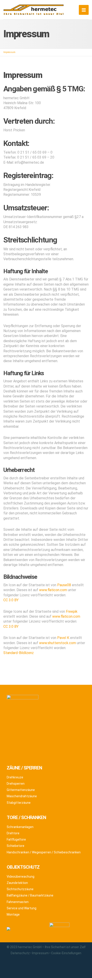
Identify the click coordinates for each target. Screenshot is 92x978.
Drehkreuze (15, 777)
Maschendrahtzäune (22, 796)
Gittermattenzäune (21, 790)
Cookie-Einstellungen (66, 953)
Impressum (40, 953)
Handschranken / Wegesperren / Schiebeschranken (44, 852)
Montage (13, 914)
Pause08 (64, 585)
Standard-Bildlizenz (18, 653)
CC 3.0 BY (11, 600)
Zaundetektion (17, 883)
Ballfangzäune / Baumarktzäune (30, 895)
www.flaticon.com (53, 590)
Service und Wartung (21, 908)
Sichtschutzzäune (20, 889)
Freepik (71, 611)
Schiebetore (15, 846)
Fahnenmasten (18, 902)
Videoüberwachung (20, 876)
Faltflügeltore (16, 839)
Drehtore (13, 833)
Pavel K (63, 638)
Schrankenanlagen (20, 827)
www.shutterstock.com (57, 643)
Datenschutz (20, 953)
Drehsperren (16, 783)
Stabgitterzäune (19, 802)
